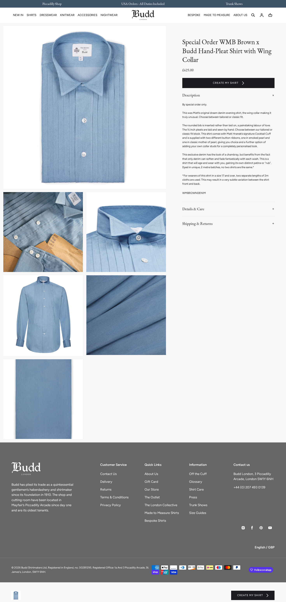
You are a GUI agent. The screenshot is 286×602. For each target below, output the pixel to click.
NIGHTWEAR (109, 15)
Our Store (152, 489)
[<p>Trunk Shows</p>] (232, 3)
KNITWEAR (67, 15)
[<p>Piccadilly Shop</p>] (54, 3)
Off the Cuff (198, 474)
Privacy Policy (110, 505)
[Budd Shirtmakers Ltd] (143, 15)
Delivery (106, 482)
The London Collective (161, 505)
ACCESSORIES (87, 15)
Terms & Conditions (114, 497)
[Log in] (261, 15)
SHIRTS (31, 15)
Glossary (195, 482)
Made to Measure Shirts (162, 513)
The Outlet (152, 497)
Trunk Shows (198, 505)
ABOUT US (240, 15)
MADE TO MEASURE (217, 15)
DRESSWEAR (48, 15)
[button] (253, 15)
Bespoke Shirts (155, 521)
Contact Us (108, 474)
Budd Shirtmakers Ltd (34, 567)
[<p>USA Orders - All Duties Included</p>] (143, 3)
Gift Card (151, 482)
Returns (105, 489)
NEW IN (18, 15)
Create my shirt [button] (226, 82)
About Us (151, 474)
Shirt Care (196, 489)
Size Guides (197, 513)
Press (193, 497)
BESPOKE (194, 15)
